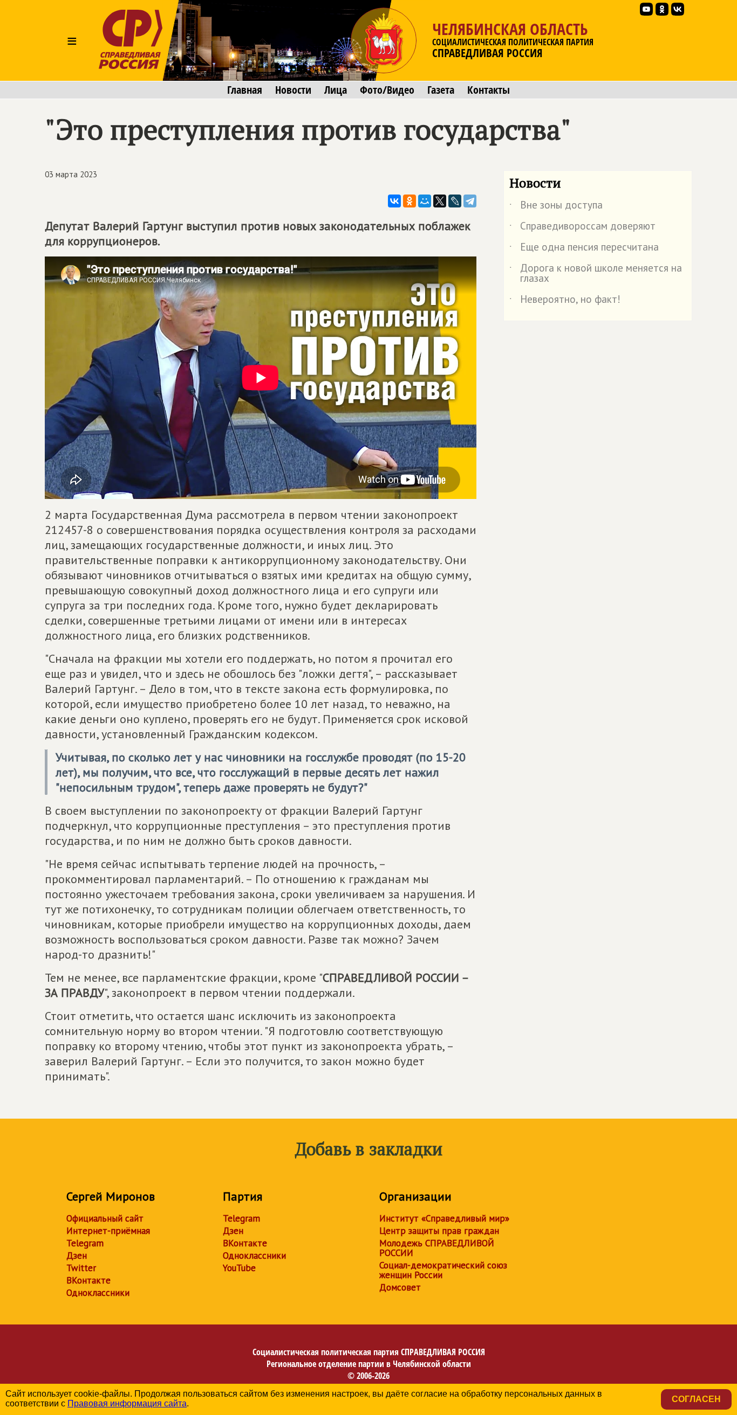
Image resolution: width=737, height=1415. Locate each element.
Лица (335, 90)
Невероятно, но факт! (564, 301)
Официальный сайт (105, 1218)
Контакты (488, 90)
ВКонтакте (88, 1280)
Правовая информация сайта (127, 1403)
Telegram (85, 1243)
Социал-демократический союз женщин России (443, 1270)
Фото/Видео (387, 90)
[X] (439, 201)
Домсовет (400, 1287)
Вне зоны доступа (556, 207)
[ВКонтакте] (394, 201)
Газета (440, 90)
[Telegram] (469, 201)
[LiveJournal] (454, 201)
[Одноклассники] (409, 201)
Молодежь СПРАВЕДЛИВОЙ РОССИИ (436, 1248)
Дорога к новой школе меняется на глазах (595, 274)
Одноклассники (97, 1293)
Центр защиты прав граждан (439, 1231)
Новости (293, 90)
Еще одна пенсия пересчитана (584, 249)
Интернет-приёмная (108, 1231)
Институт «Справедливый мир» (444, 1218)
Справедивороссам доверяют (582, 228)
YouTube (239, 1268)
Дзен (76, 1255)
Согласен (696, 1399)
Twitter (81, 1268)
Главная (244, 90)
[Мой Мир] (424, 201)
